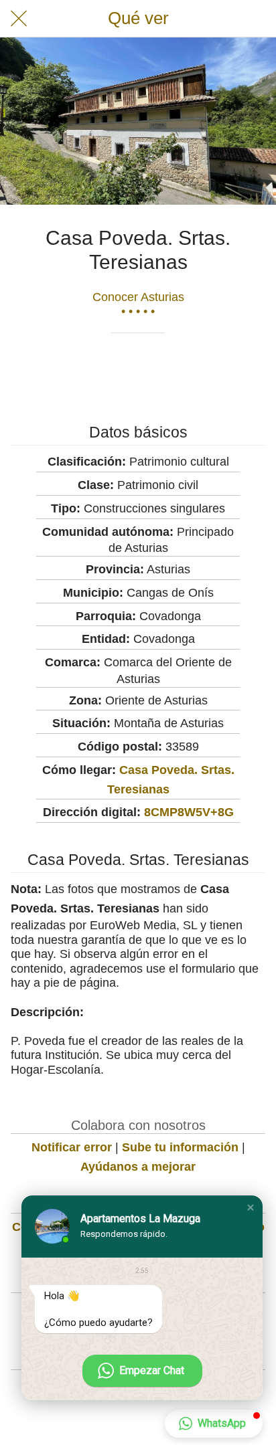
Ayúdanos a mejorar (138, 1166)
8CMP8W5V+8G (189, 812)
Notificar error (71, 1147)
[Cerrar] (19, 19)
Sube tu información (180, 1147)
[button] (250, 1207)
